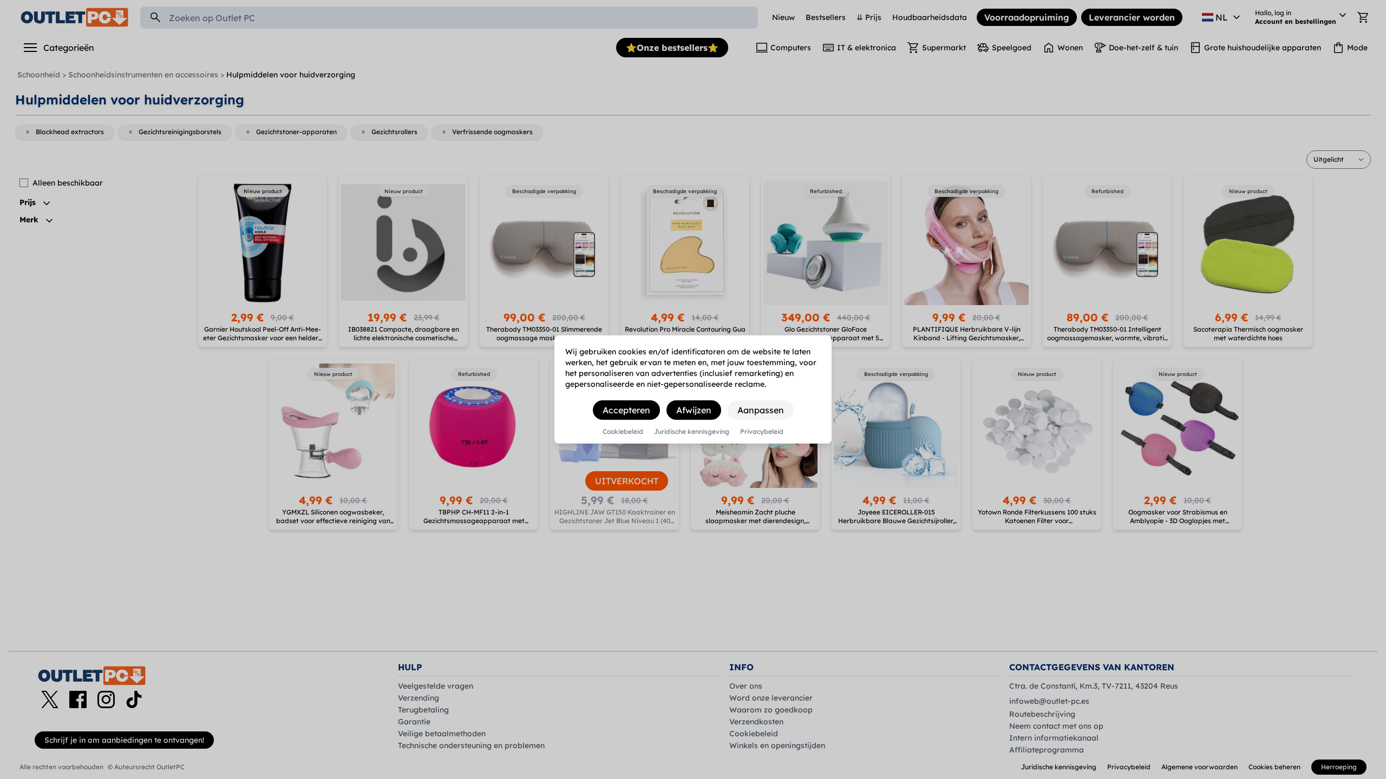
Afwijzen (693, 410)
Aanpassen (760, 410)
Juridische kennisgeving (691, 431)
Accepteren (626, 410)
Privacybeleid (761, 431)
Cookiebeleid (623, 431)
